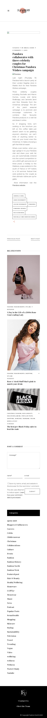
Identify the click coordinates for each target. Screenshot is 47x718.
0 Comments (16, 50)
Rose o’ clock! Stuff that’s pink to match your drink (21, 382)
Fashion (10, 307)
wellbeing (11, 656)
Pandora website (18, 185)
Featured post (13, 574)
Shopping (29, 373)
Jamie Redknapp (20, 200)
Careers (10, 529)
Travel (10, 640)
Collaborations (13, 545)
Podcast (10, 607)
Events (10, 553)
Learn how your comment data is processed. (15, 495)
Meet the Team (23, 706)
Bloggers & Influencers (17, 525)
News (9, 603)
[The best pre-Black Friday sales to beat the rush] (23, 399)
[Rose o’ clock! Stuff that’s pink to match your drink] (23, 344)
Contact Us (23, 701)
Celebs (10, 533)
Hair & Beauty (27, 413)
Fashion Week (13, 570)
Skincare (18, 418)
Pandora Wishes (20, 208)
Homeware (12, 586)
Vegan (32, 418)
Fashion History (14, 562)
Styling (28, 307)
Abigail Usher (29, 48)
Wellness (11, 665)
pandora (32, 204)
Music (9, 599)
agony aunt (12, 521)
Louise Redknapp (20, 204)
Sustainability (13, 632)
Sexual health (13, 615)
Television (11, 636)
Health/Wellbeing (14, 416)
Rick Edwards (19, 212)
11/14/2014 (15, 48)
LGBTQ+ (11, 591)
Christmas (11, 413)
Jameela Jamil (19, 196)
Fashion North (19, 307)
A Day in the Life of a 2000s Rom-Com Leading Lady (22, 313)
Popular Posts (27, 416)
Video (9, 652)
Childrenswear (13, 537)
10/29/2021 (10, 378)
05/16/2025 (10, 309)
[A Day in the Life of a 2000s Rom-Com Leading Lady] (23, 279)
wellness (11, 661)
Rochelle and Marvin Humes (24, 217)
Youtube (10, 673)
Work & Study (12, 421)
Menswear (11, 595)
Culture (10, 549)
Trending (26, 418)
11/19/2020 (10, 423)
